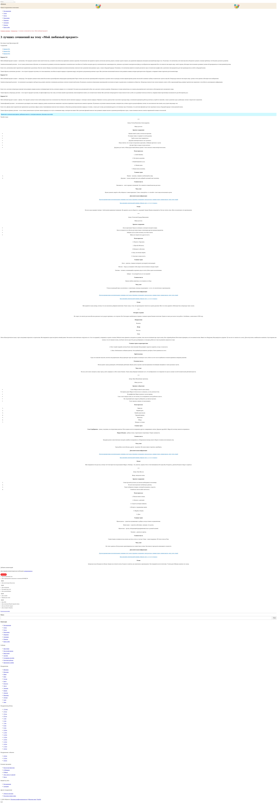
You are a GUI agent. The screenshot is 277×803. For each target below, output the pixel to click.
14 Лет (5, 739)
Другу (5, 686)
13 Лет (5, 737)
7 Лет (4, 723)
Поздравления (7, 11)
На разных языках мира (9, 796)
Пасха (5, 777)
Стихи (5, 13)
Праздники (6, 648)
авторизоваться (28, 571)
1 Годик (5, 709)
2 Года (5, 711)
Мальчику (6, 695)
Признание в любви (8, 662)
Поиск (2, 615)
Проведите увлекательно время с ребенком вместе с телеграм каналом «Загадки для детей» (27, 114)
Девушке (5, 688)
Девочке (5, 693)
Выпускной (6, 653)
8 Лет (4, 725)
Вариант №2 (6, 51)
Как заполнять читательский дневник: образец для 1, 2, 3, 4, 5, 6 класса (138, 203)
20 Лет (5, 756)
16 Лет (5, 744)
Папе (4, 676)
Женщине (6, 669)
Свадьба (5, 655)
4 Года (5, 716)
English (39, 799)
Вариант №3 (6, 53)
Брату (5, 681)
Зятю (4, 702)
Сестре (5, 679)
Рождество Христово (9, 767)
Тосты (5, 15)
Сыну (4, 700)
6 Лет (4, 721)
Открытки (6, 20)
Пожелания (6, 18)
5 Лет (4, 718)
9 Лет (4, 728)
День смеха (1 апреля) (9, 774)
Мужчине (6, 672)
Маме (4, 674)
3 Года (5, 714)
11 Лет (5, 732)
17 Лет (5, 746)
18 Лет (5, 749)
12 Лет (5, 735)
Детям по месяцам (8, 793)
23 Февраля (6, 770)
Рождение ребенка (8, 660)
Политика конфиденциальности (19, 799)
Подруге (5, 683)
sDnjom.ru (3, 4)
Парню (5, 690)
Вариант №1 (6, 49)
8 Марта (5, 772)
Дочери (5, 697)
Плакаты (5, 25)
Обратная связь (32, 799)
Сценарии (6, 22)
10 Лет (5, 730)
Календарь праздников (5, 611)
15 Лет (5, 742)
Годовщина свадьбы (8, 658)
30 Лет (5, 760)
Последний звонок (8, 651)
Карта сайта (6, 27)
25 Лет (5, 758)
